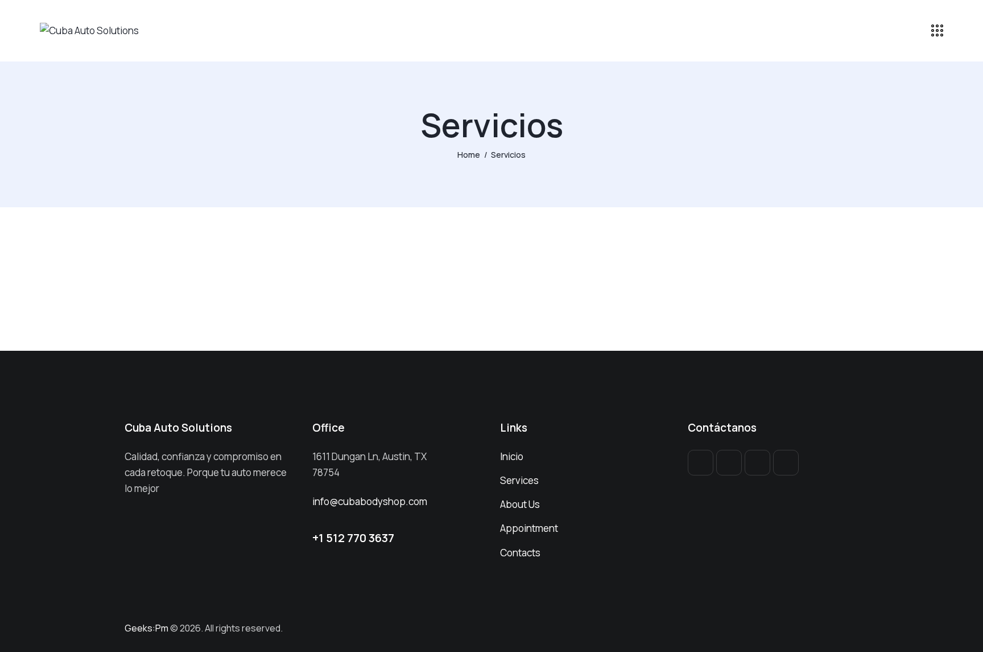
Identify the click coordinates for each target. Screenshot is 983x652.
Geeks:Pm (146, 628)
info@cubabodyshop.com (369, 501)
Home (468, 154)
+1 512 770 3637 (353, 538)
